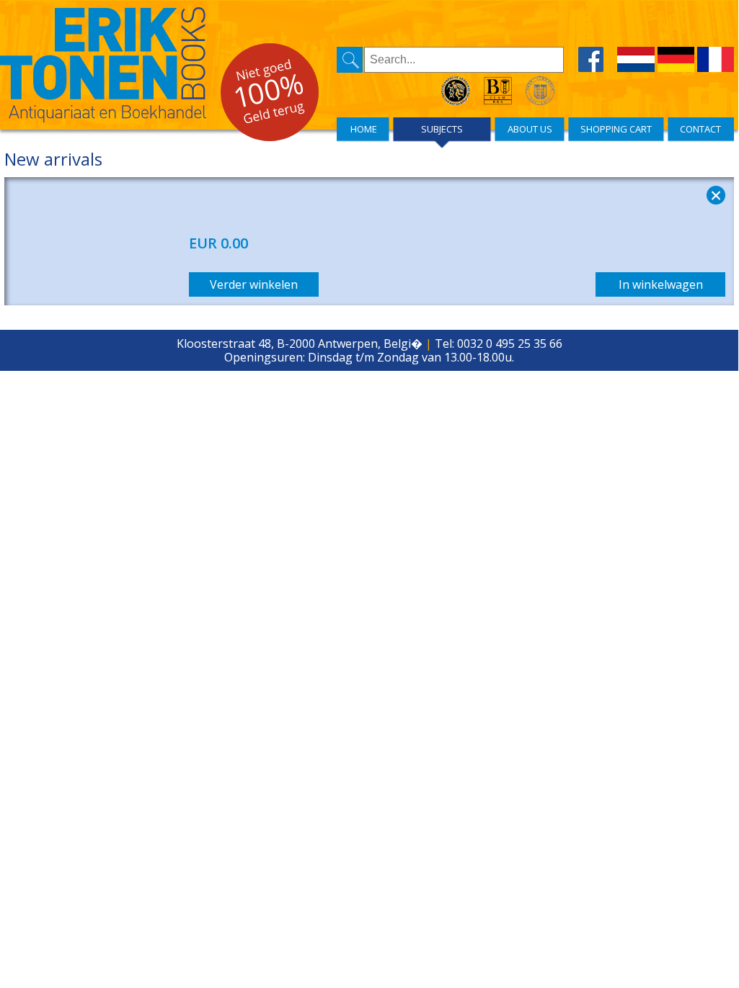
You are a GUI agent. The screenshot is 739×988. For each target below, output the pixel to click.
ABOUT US (530, 128)
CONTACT (700, 128)
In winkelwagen (661, 284)
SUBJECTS (442, 128)
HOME (363, 128)
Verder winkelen (254, 284)
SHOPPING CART (616, 128)
